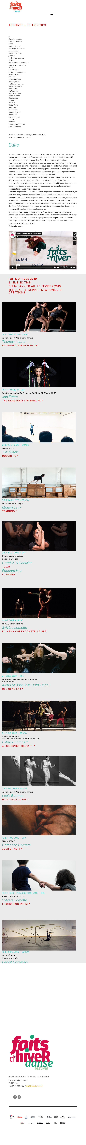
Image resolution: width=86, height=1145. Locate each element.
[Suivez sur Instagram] (15, 1097)
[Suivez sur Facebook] (19, 1097)
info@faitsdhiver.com (34, 1086)
